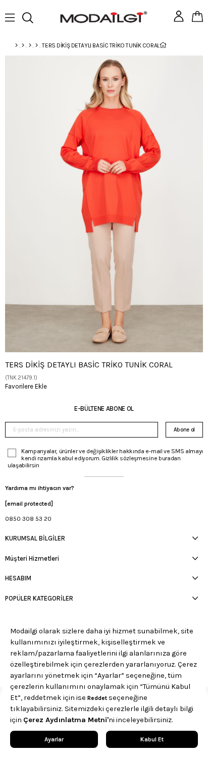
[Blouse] (36, 45)
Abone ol (184, 429)
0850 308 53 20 (28, 518)
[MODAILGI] (23, 45)
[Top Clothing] (30, 45)
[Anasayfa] (16, 45)
